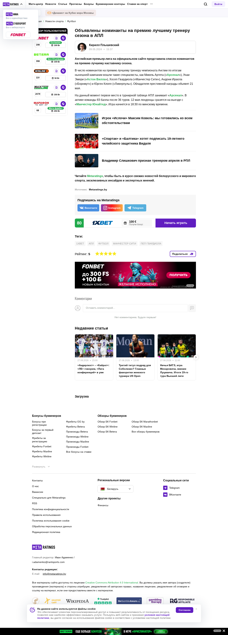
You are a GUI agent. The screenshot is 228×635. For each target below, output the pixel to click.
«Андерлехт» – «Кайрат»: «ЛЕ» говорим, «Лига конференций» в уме (93, 369)
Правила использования (46, 514)
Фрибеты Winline (41, 456)
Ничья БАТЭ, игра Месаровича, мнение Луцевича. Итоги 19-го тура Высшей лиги (174, 370)
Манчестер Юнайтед (90, 104)
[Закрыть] (222, 631)
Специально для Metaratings (49, 497)
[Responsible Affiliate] (182, 601)
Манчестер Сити (124, 243)
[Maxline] (42, 87)
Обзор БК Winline (108, 426)
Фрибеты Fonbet (41, 446)
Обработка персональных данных (52, 526)
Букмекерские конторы (110, 3)
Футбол (103, 243)
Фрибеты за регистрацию (39, 440)
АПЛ (91, 243)
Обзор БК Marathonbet (145, 421)
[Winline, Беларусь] (42, 71)
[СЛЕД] (196, 357)
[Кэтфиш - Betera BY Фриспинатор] (114, 631)
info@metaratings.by (54, 573)
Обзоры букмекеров (112, 415)
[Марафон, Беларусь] (42, 104)
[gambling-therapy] (155, 601)
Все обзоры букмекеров (145, 431)
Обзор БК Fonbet (107, 421)
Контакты (37, 480)
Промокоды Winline (77, 436)
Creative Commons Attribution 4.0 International (111, 582)
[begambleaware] (129, 601)
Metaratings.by (98, 189)
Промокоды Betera (77, 431)
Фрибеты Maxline (42, 451)
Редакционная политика (46, 532)
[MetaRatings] (43, 547)
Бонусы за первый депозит (42, 431)
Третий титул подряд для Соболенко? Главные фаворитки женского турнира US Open (135, 370)
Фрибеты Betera (75, 426)
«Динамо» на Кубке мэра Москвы (73, 12)
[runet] (35, 601)
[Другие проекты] (13, 4)
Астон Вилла (96, 79)
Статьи (62, 3)
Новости (50, 3)
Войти (218, 4)
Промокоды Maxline (77, 441)
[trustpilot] (103, 601)
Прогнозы (75, 3)
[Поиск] (205, 4)
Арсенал (173, 74)
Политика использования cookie (50, 520)
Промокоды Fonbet (77, 446)
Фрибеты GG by (75, 421)
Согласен (184, 610)
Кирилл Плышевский (104, 45)
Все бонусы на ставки (78, 451)
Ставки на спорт (137, 3)
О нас (35, 486)
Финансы (103, 505)
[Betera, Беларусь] (42, 54)
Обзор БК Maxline (142, 426)
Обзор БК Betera (107, 431)
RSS (34, 503)
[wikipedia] (77, 601)
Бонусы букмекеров (46, 415)
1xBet (80, 243)
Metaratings (95, 176)
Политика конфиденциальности (50, 509)
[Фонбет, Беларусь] (42, 38)
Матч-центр (36, 3)
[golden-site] (52, 601)
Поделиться (180, 253)
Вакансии (37, 491)
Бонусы (89, 3)
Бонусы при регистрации (39, 423)
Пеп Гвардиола (151, 243)
